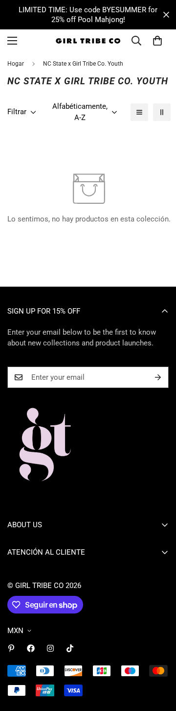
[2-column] (162, 112)
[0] (157, 40)
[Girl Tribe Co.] (88, 40)
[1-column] (139, 112)
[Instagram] (50, 648)
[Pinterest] (11, 648)
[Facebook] (31, 648)
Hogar (15, 63)
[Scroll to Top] (158, 659)
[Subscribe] (158, 377)
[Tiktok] (70, 648)
